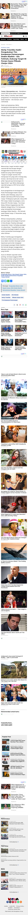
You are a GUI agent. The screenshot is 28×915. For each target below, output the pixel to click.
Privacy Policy (20, 906)
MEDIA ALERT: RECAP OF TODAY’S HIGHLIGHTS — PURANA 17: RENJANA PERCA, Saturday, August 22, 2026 (17, 886)
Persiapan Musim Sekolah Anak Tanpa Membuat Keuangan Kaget (17, 850)
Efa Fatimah (15, 295)
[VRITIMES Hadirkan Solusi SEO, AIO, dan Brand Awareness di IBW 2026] (5, 767)
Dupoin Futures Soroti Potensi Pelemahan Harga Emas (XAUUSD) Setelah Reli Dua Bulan (18, 774)
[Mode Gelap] (24, 36)
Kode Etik (12, 906)
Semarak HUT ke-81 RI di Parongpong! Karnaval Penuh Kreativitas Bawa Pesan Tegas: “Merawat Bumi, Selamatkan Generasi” (17, 836)
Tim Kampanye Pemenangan (10, 300)
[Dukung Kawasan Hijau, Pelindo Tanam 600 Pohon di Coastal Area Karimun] (5, 754)
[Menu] (2, 36)
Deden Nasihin (6, 295)
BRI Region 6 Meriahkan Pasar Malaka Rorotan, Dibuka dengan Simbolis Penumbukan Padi (18, 880)
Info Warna (3, 47)
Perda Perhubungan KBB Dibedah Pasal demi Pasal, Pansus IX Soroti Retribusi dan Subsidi (17, 823)
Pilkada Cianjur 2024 (17, 297)
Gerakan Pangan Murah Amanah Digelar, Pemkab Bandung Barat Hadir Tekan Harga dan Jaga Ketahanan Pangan (6, 320)
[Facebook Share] (14, 305)
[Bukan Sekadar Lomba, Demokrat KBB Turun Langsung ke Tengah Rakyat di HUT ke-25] (7, 328)
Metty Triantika (6, 297)
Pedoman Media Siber (14, 909)
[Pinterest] (13, 902)
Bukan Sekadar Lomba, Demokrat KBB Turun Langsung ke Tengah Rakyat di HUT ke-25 (7, 334)
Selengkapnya (13, 842)
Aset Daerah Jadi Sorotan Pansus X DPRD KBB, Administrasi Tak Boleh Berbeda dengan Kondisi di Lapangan (16, 829)
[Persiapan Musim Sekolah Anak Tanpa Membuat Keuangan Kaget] (4, 851)
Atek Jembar (6, 65)
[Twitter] (10, 902)
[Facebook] (7, 902)
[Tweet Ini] (17, 305)
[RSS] (21, 902)
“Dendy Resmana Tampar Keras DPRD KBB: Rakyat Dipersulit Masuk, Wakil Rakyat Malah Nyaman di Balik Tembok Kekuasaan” (20, 348)
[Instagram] (15, 902)
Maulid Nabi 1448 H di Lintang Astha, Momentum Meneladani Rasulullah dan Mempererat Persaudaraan (21, 334)
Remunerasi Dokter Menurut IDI (9, 856)
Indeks (6, 906)
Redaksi (10, 907)
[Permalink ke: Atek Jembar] (2, 66)
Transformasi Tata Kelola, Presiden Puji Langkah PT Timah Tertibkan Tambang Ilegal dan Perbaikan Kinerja (18, 761)
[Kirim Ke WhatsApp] (26, 305)
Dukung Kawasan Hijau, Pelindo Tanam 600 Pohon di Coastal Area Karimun (17, 754)
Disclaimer (17, 907)
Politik (8, 47)
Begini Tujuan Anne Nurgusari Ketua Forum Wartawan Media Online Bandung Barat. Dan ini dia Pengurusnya (6, 348)
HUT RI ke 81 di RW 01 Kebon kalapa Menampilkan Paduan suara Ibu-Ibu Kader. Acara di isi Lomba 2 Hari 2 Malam (21, 320)
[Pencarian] (26, 36)
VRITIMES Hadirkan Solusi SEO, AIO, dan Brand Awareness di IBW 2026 (17, 767)
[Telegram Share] (23, 305)
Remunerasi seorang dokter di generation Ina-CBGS (13, 861)
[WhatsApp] (18, 902)
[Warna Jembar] (8, 36)
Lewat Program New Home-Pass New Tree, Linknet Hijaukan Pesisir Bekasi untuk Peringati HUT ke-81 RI (17, 741)
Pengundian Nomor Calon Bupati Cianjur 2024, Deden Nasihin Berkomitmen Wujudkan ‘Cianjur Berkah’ (14, 276)
